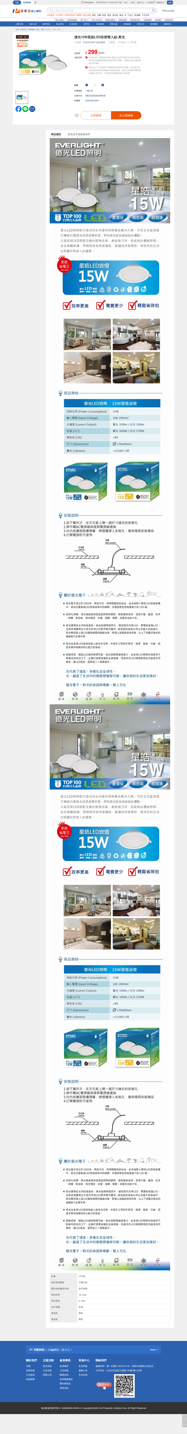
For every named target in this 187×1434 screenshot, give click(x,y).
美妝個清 (100, 24)
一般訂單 (89, 90)
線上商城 (59, 20)
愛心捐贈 (87, 15)
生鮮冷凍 (33, 24)
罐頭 (121, 15)
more (153, 1349)
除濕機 (137, 15)
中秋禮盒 (50, 15)
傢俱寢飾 (154, 24)
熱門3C (87, 24)
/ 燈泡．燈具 (39, 29)
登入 (126, 2)
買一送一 (84, 20)
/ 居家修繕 (31, 29)
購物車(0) (160, 2)
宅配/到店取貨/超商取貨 (95, 95)
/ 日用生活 (23, 29)
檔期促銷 (123, 20)
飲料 (104, 15)
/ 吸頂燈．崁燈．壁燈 (52, 29)
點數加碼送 (110, 20)
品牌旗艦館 (72, 20)
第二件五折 (97, 20)
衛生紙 (115, 15)
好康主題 (19, 24)
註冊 (132, 2)
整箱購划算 (135, 20)
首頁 (17, 29)
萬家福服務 (88, 2)
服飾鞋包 (167, 24)
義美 (109, 15)
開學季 (79, 15)
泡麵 (99, 15)
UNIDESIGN (69, 15)
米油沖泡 (60, 24)
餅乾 (94, 15)
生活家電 (73, 24)
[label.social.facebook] (18, 108)
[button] (32, 108)
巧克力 (130, 15)
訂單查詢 (150, 2)
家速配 (158, 20)
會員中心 (140, 2)
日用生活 (140, 24)
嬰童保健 (113, 24)
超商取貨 (169, 20)
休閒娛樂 (127, 24)
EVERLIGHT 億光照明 (94, 42)
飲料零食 (46, 24)
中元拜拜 (59, 15)
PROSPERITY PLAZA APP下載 (109, 2)
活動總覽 (148, 20)
